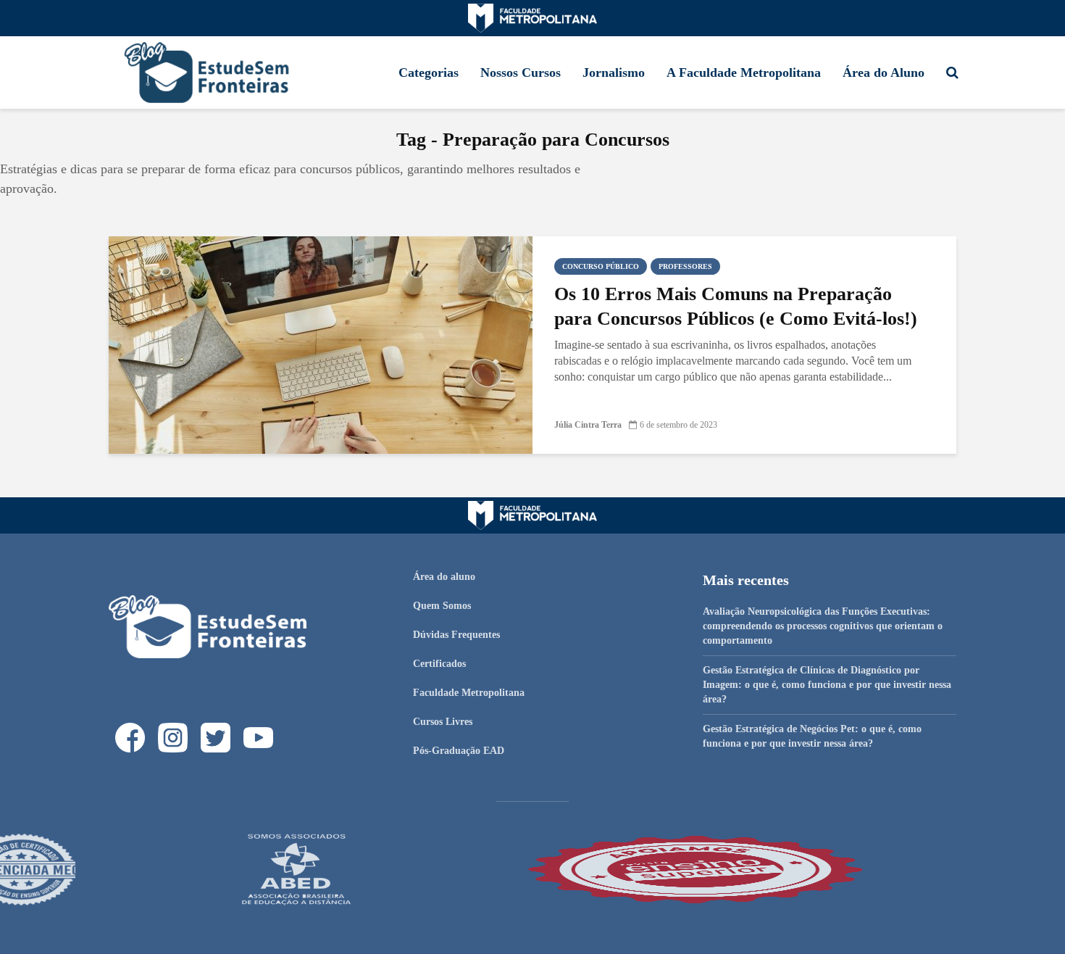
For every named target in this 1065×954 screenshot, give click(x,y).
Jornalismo (613, 72)
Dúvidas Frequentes (456, 634)
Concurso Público (600, 266)
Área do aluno (444, 576)
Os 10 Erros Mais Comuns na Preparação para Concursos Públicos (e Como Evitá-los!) (735, 306)
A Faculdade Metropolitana (744, 72)
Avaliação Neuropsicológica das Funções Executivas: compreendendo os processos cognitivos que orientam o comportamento (823, 626)
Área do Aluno (883, 72)
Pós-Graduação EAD (458, 750)
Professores (685, 266)
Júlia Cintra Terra (588, 425)
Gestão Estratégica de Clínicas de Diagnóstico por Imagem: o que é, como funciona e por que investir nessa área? (827, 685)
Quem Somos (442, 605)
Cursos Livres (442, 721)
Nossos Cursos (520, 72)
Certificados (439, 663)
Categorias (428, 72)
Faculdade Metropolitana (469, 692)
